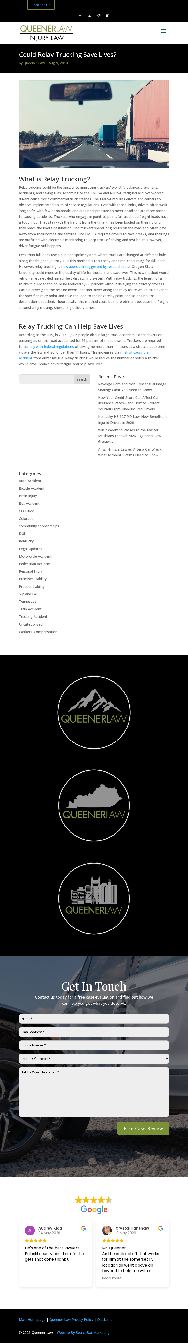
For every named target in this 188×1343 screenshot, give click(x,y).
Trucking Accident (33, 616)
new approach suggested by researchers (93, 266)
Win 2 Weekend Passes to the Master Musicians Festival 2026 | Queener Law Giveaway (129, 436)
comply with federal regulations (49, 346)
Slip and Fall (28, 594)
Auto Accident (30, 480)
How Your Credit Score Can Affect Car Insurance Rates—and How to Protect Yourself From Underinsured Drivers (129, 403)
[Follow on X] (89, 15)
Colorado (26, 518)
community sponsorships (39, 526)
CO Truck (26, 511)
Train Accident (30, 609)
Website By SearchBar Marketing (83, 1332)
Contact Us (41, 4)
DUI (22, 533)
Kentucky (26, 541)
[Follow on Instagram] (98, 15)
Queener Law (34, 63)
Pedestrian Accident (35, 563)
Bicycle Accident (32, 488)
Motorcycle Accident (35, 556)
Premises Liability (33, 579)
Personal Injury (31, 571)
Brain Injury (28, 495)
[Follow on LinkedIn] (108, 15)
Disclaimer (105, 1319)
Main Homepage (32, 1319)
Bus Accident (29, 503)
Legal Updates (30, 548)
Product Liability (32, 586)
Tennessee (27, 601)
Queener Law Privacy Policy (71, 1319)
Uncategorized (31, 624)
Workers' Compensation (38, 631)
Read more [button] (112, 1278)
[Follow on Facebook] (80, 15)
